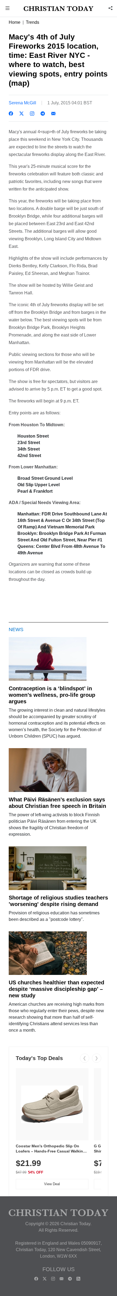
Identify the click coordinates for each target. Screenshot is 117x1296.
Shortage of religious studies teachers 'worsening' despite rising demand (58, 901)
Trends (32, 22)
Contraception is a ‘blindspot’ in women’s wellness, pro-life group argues (52, 694)
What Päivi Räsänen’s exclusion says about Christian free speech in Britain (57, 803)
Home (14, 22)
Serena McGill (22, 103)
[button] (8, 8)
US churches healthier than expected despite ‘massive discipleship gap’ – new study (56, 989)
